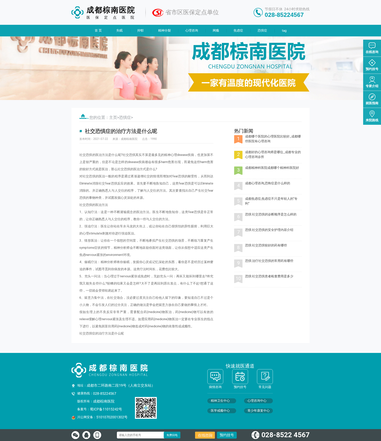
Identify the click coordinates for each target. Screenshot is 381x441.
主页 (113, 117)
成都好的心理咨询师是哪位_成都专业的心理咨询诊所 (273, 154)
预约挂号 (227, 435)
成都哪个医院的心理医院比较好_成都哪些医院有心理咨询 (273, 139)
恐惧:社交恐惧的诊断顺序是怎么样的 (270, 214)
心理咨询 (191, 30)
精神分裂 (164, 30)
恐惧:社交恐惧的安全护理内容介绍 (269, 230)
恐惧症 (262, 30)
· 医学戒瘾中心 (219, 410)
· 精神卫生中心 (219, 401)
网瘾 (216, 30)
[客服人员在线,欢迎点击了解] (75, 435)
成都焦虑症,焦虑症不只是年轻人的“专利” (271, 201)
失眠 (119, 30)
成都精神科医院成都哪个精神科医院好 (272, 168)
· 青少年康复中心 (258, 410)
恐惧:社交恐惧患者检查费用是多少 (269, 276)
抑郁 (140, 30)
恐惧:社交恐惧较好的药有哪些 (266, 245)
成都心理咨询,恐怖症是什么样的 (267, 183)
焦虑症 (238, 30)
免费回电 (172, 435)
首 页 (98, 30)
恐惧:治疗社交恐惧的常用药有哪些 (269, 261)
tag (284, 31)
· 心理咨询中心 (256, 401)
